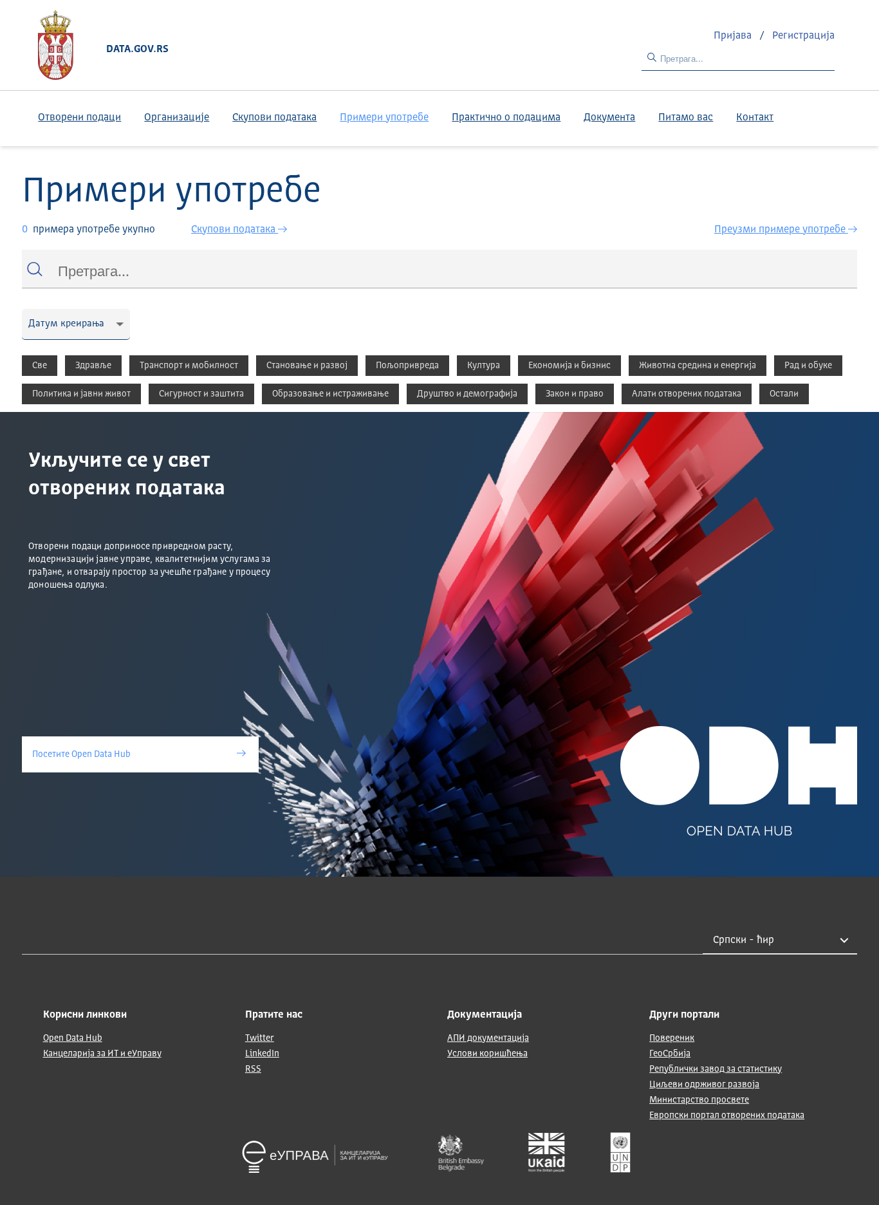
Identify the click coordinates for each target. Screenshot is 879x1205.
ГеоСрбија (669, 1053)
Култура (483, 365)
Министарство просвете (699, 1100)
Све (39, 365)
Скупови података (274, 118)
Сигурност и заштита (201, 393)
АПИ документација (488, 1038)
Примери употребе (384, 118)
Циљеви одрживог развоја (704, 1084)
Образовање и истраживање (330, 393)
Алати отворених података (686, 393)
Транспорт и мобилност (189, 365)
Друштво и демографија (467, 393)
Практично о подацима (506, 118)
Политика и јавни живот (81, 393)
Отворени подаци (79, 118)
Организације (176, 118)
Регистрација (803, 36)
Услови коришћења (487, 1053)
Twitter (259, 1038)
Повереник (671, 1038)
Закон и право (575, 393)
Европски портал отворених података (726, 1115)
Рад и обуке (808, 365)
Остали (784, 393)
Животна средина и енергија (697, 365)
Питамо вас (685, 118)
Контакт (754, 118)
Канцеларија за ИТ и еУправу (102, 1053)
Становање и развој (306, 365)
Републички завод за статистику (715, 1069)
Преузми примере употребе (781, 230)
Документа (609, 118)
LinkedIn (262, 1053)
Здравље (93, 365)
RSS (253, 1069)
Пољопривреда (407, 365)
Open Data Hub (72, 1038)
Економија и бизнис (569, 365)
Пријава (734, 36)
